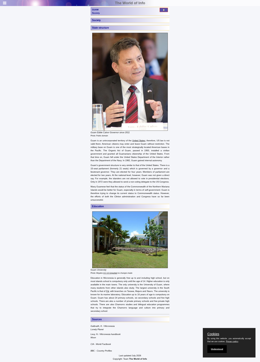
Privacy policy (232, 341)
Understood (217, 349)
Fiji (107, 291)
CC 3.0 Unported (110, 273)
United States (138, 140)
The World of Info (130, 3)
